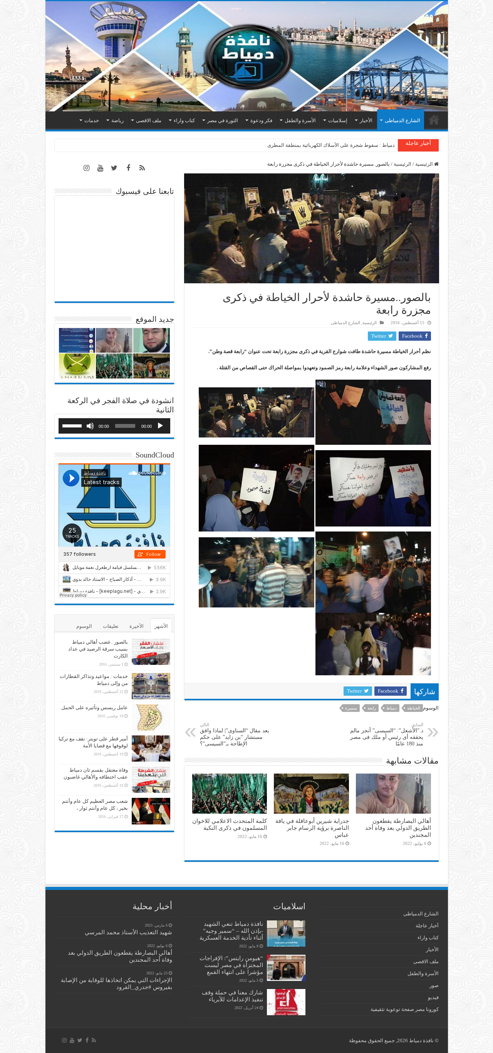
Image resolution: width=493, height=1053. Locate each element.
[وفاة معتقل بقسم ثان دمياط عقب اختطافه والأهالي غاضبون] (151, 780)
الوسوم (84, 626)
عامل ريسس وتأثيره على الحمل (94, 707)
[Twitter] (114, 168)
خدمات (91, 120)
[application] (114, 426)
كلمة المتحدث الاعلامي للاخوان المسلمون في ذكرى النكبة (229, 824)
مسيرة (351, 708)
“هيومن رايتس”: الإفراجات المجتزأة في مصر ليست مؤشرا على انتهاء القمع (231, 965)
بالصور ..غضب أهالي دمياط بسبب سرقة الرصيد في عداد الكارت (98, 649)
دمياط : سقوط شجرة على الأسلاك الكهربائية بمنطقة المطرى (331, 145)
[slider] (73, 425)
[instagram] (86, 168)
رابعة (371, 708)
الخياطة (413, 708)
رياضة (117, 120)
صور (434, 985)
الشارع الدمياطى (402, 120)
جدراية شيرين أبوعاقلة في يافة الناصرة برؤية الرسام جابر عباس (312, 828)
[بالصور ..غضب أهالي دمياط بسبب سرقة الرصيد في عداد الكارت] (151, 652)
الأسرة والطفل (300, 120)
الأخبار (366, 120)
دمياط (391, 708)
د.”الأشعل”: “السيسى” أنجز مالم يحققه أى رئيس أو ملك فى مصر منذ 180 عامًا (386, 734)
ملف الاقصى (148, 120)
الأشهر (161, 626)
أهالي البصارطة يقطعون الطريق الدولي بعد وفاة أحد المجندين (398, 828)
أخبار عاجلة (427, 926)
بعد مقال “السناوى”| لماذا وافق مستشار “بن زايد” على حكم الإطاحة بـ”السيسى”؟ (234, 734)
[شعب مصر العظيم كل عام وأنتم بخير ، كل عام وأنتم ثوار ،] (151, 811)
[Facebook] (128, 168)
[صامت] (90, 426)
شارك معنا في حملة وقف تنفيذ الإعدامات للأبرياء (232, 996)
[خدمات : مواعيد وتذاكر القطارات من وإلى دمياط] (151, 686)
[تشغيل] (160, 426)
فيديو (433, 997)
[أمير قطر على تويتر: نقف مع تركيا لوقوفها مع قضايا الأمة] (151, 748)
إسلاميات (337, 120)
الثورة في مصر (222, 120)
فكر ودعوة (261, 120)
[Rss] (142, 168)
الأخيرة (136, 626)
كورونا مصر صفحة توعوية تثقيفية (405, 1009)
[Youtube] (100, 168)
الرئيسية (434, 119)
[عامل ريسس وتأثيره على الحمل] (151, 717)
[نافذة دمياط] (246, 56)
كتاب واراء (184, 120)
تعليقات (111, 626)
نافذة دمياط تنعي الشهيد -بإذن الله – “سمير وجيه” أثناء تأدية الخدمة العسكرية (231, 930)
